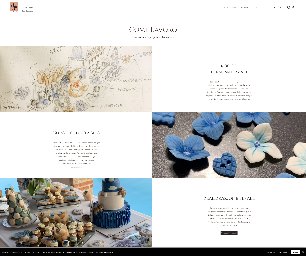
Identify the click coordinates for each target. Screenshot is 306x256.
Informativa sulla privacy (104, 252)
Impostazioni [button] (270, 252)
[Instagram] (288, 7)
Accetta (295, 252)
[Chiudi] (303, 252)
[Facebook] (293, 7)
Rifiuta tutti (283, 252)
